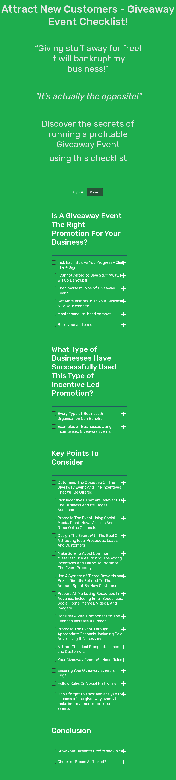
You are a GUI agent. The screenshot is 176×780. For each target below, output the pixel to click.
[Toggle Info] (122, 263)
